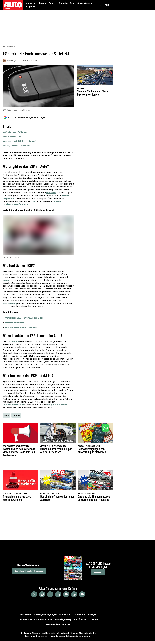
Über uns (83, 619)
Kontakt (66, 624)
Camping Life (65, 3)
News (41, 3)
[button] (38, 135)
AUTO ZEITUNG (8, 47)
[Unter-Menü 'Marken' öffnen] (35, 3)
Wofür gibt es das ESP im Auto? (15, 132)
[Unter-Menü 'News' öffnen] (45, 3)
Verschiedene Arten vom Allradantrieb (24, 318)
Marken (29, 3)
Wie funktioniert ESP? (12, 136)
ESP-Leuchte (12, 341)
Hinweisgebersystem (66, 619)
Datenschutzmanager (85, 614)
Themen (94, 619)
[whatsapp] (74, 594)
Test (51, 3)
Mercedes (51, 192)
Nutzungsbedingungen (45, 614)
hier (34, 201)
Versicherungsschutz (13, 404)
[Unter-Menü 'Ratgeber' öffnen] (37, 6)
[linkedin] (58, 594)
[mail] (82, 594)
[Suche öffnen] (100, 5)
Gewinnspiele (53, 624)
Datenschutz (65, 614)
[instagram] (42, 594)
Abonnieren (98, 572)
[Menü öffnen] (111, 4)
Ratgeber (30, 7)
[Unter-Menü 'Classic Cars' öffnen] (91, 3)
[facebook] (50, 594)
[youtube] (66, 594)
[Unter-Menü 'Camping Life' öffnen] (73, 3)
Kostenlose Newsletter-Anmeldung (29, 571)
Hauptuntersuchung (57, 404)
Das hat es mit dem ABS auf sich (21, 327)
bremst (6, 280)
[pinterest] (34, 594)
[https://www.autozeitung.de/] (13, 5)
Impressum (26, 614)
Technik (16, 415)
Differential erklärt (14, 322)
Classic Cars (83, 3)
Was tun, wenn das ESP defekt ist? (17, 145)
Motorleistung (10, 303)
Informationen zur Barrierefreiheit (36, 619)
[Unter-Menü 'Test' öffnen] (55, 3)
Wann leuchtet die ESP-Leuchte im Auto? (19, 141)
